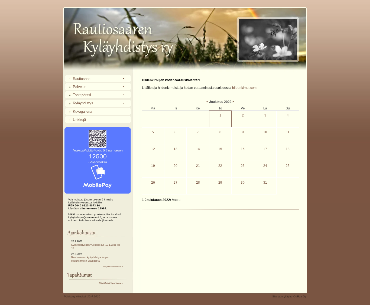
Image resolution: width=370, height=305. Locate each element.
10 (265, 132)
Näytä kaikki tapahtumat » (111, 283)
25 (288, 166)
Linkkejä (79, 120)
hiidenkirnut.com (244, 88)
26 (153, 182)
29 (220, 182)
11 (288, 132)
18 (288, 149)
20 (175, 166)
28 (198, 182)
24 (265, 166)
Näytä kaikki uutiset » (113, 266)
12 (153, 149)
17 (265, 149)
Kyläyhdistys (83, 103)
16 (243, 149)
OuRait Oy (299, 296)
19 (153, 166)
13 (175, 149)
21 (198, 166)
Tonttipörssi (82, 95)
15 (220, 149)
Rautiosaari (81, 79)
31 (265, 182)
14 (198, 149)
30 (243, 182)
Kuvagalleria (82, 111)
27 (175, 182)
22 (220, 166)
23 (243, 166)
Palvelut (79, 87)
